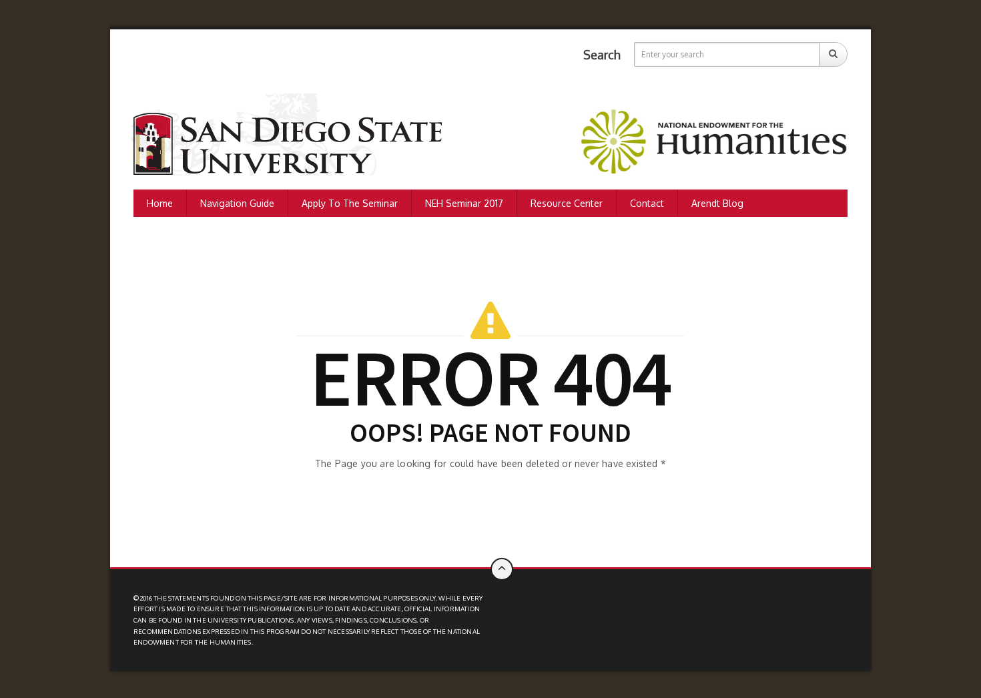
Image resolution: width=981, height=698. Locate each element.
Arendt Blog (717, 203)
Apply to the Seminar (350, 203)
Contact (647, 203)
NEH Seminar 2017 (464, 203)
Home (160, 203)
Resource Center (567, 203)
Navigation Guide (237, 203)
